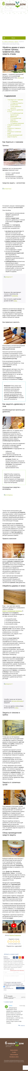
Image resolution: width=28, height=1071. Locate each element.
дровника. (15, 296)
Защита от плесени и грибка (14, 129)
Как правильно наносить (15, 107)
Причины (14, 101)
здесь (16, 708)
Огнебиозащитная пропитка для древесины (16, 114)
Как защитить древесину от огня (15, 110)
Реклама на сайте (14, 1056)
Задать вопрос (14, 1050)
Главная (6, 41)
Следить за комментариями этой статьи (8, 988)
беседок (20, 78)
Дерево (16, 41)
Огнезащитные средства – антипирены (15, 119)
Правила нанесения (17, 123)
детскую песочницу (17, 701)
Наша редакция (14, 1054)
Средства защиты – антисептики (17, 104)
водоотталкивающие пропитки (12, 611)
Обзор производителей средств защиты (14, 136)
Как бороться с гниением (15, 100)
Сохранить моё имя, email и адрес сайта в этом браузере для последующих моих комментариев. (14, 984)
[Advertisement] (14, 24)
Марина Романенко (15, 935)
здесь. (15, 301)
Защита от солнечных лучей (14, 132)
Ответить (22, 1025)
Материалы (11, 41)
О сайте (14, 1052)
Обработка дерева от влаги (14, 125)
